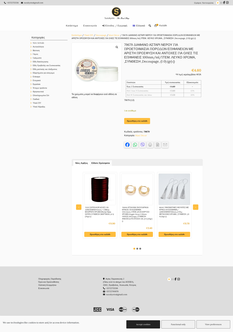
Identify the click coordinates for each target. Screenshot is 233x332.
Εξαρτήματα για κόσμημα (43, 73)
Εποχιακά (37, 80)
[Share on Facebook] (127, 144)
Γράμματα (37, 58)
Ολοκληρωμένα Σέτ (41, 95)
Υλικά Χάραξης (39, 106)
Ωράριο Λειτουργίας (204, 3)
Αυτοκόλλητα (38, 46)
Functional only (178, 324)
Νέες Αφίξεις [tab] (81, 163)
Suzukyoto (116, 13)
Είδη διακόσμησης (40, 61)
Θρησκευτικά (38, 91)
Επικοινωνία (43, 288)
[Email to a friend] (165, 144)
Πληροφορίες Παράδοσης (49, 279)
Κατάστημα (77, 35)
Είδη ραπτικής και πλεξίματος (45, 69)
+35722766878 (112, 291)
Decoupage (101, 35)
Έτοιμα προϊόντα (40, 88)
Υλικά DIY (88, 35)
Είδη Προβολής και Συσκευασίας (46, 65)
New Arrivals (38, 43)
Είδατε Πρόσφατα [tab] (100, 163)
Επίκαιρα (36, 76)
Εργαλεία (36, 84)
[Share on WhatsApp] (135, 144)
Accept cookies (143, 324)
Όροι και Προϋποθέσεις (48, 282)
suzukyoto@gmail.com (33, 2)
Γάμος (35, 54)
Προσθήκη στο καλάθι (137, 121)
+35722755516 (13, 2)
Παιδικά (36, 99)
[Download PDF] (157, 144)
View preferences (213, 324)
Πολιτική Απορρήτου (47, 285)
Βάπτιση (36, 50)
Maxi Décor (114, 35)
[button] (116, 47)
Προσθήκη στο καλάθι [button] (100, 234)
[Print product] (150, 144)
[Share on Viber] (142, 144)
